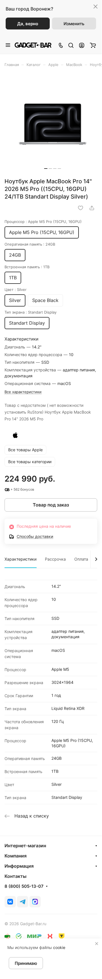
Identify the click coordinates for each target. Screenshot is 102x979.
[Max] (35, 901)
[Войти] (81, 45)
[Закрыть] (97, 943)
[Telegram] (22, 901)
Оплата (81, 559)
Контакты (16, 876)
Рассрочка (55, 559)
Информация (19, 866)
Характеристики (20, 559)
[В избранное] (80, 208)
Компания (16, 856)
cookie (59, 947)
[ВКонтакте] (10, 901)
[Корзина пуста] (93, 45)
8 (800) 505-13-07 (24, 886)
